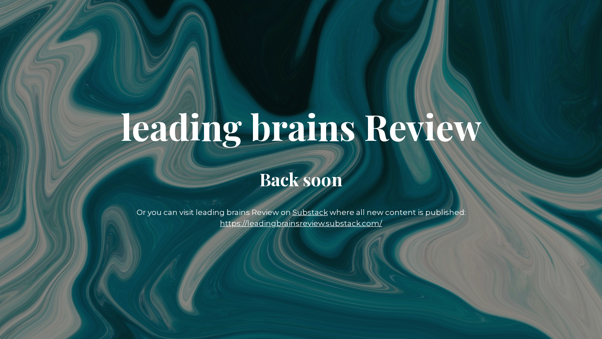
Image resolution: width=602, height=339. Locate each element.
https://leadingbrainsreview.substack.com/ (301, 223)
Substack (310, 212)
